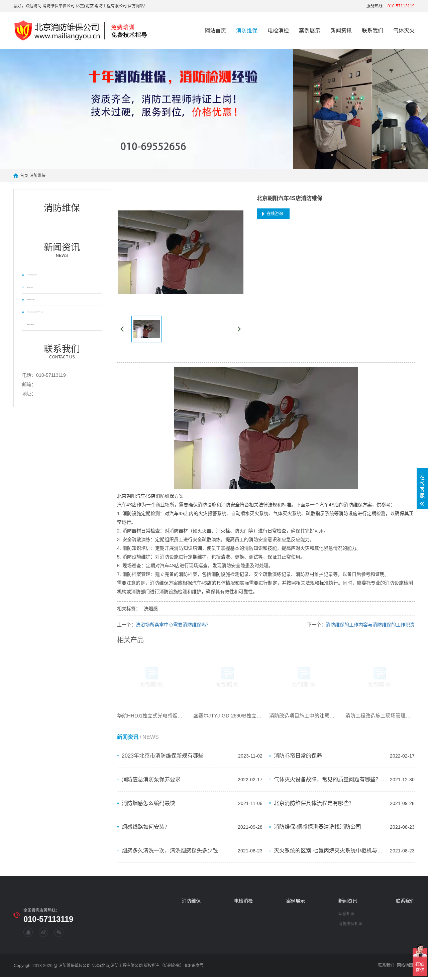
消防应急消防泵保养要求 (30, 299)
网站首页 (215, 30)
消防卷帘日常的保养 (30, 287)
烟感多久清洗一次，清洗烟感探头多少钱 (170, 850)
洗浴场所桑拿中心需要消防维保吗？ (173, 624)
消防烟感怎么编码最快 (30, 324)
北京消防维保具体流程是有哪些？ (314, 803)
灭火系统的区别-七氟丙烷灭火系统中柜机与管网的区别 (330, 850)
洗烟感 (151, 608)
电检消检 (278, 30)
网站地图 (405, 965)
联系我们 (372, 30)
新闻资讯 (341, 30)
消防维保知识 (350, 924)
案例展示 (309, 30)
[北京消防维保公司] (84, 30)
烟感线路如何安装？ (146, 827)
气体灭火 (404, 30)
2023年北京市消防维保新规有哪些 (162, 756)
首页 (24, 175)
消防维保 (246, 30)
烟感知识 (346, 914)
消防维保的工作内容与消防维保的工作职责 (370, 624)
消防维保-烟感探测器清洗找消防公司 (317, 827)
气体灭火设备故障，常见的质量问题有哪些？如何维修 (330, 779)
